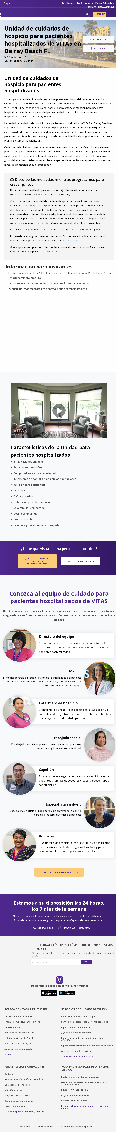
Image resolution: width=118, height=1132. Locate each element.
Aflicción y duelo (13, 1090)
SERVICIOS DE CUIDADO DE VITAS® (84, 1009)
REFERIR (100, 14)
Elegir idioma (24, 1126)
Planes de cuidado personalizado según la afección (83, 1039)
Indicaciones (99, 48)
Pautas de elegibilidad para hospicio (80, 1076)
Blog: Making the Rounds (74, 1100)
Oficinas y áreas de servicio (18, 1016)
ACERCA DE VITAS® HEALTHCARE (25, 1009)
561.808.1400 (100, 39)
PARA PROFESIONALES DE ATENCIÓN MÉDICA (85, 1068)
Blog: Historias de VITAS (17, 1095)
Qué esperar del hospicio (17, 1084)
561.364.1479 (69, 240)
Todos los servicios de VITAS (76, 1056)
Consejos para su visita (81, 561)
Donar (7, 1054)
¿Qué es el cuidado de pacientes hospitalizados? (37, 561)
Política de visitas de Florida (19, 1038)
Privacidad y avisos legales (18, 1043)
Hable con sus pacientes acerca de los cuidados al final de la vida (86, 1083)
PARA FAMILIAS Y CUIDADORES (24, 1066)
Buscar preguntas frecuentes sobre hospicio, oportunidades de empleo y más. (87, 14)
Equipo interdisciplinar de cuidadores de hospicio (87, 1045)
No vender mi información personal (76, 1126)
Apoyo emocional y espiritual (76, 1051)
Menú (112, 14)
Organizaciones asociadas (75, 1095)
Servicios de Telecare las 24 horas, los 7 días (84, 1021)
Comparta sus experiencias (18, 1100)
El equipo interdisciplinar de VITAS (59, 872)
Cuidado (8, 1073)
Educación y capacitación (74, 1089)
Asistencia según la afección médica (23, 1079)
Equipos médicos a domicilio (76, 1027)
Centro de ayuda (45, 1126)
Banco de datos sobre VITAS (19, 1032)
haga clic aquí (49, 251)
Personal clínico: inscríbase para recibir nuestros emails (86, 1107)
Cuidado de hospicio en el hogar (78, 1016)
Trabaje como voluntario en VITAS (22, 1021)
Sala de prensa (12, 1027)
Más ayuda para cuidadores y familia (23, 1111)
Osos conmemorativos (16, 1106)
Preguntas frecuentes (76, 927)
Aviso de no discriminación (18, 1048)
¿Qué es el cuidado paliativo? (76, 1032)
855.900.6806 (45, 927)
